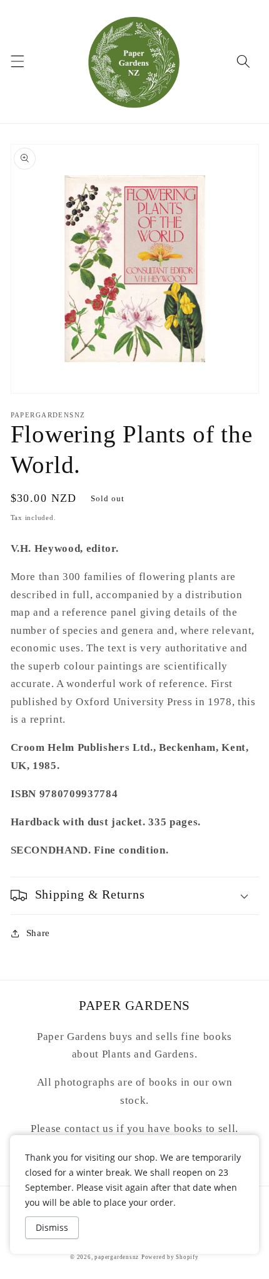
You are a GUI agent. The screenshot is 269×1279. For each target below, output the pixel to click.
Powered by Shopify (170, 1257)
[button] (17, 61)
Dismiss (52, 1227)
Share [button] (38, 932)
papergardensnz (116, 1257)
